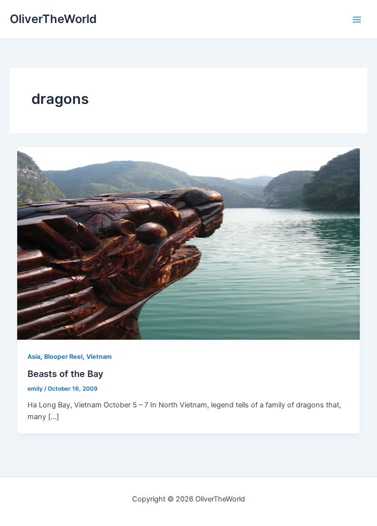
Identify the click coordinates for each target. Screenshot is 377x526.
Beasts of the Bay (65, 373)
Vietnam (98, 356)
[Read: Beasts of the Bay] (188, 242)
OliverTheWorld (53, 19)
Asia (33, 356)
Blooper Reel (63, 356)
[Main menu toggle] (357, 19)
